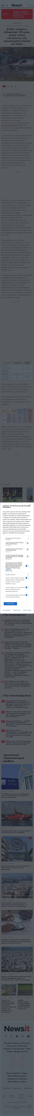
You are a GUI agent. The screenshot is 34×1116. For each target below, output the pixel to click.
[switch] (27, 543)
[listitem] (17, 538)
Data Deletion (7, 610)
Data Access (16, 610)
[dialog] (17, 558)
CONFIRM (10, 603)
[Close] (30, 506)
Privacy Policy (27, 610)
